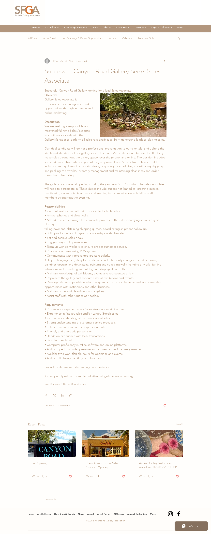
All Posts (32, 38)
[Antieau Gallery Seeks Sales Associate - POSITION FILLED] (159, 443)
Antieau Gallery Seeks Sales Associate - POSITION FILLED (158, 465)
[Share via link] (70, 395)
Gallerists (127, 38)
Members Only (146, 38)
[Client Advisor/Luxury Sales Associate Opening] (105, 443)
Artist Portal (49, 38)
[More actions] (164, 61)
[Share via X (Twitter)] (54, 395)
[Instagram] (170, 514)
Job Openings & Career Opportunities (82, 38)
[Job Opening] (52, 443)
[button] (178, 38)
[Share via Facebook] (46, 395)
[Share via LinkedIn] (62, 395)
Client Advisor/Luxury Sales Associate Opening (102, 465)
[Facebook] (178, 514)
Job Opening (39, 463)
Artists (112, 38)
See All (179, 423)
